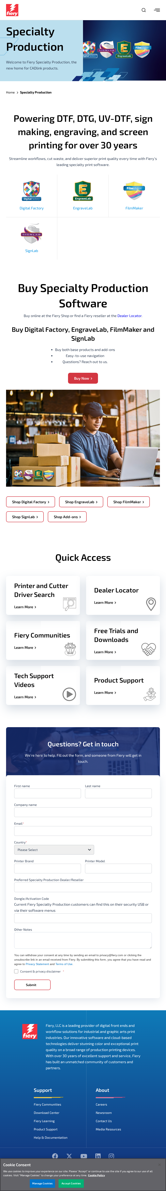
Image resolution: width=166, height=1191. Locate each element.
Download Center (46, 1112)
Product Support (45, 1129)
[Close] (159, 1164)
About (102, 1090)
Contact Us (104, 1121)
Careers (101, 1104)
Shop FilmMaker (127, 502)
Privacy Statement (37, 964)
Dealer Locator (129, 315)
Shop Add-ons (66, 517)
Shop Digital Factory (29, 502)
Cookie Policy (96, 1175)
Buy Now (81, 378)
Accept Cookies (71, 1183)
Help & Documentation (50, 1137)
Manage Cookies (42, 1183)
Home (10, 92)
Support (43, 1090)
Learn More (23, 607)
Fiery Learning (44, 1121)
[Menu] (157, 10)
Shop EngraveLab (79, 502)
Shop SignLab (23, 517)
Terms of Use (63, 964)
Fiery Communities (47, 1104)
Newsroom (104, 1112)
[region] (83, 1174)
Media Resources (108, 1129)
